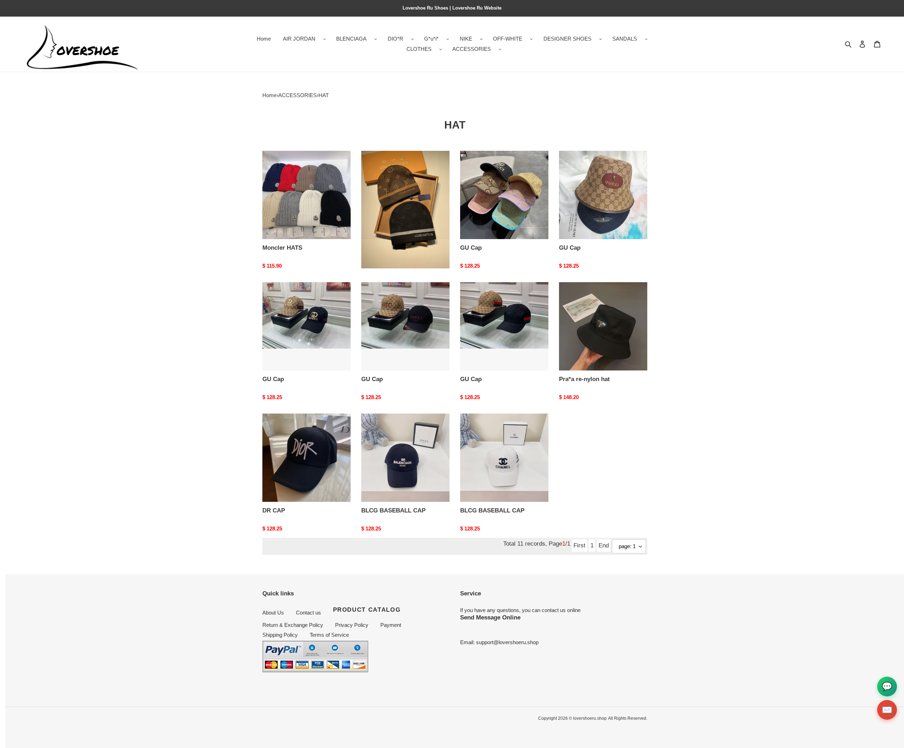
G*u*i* (431, 39)
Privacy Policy (351, 625)
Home (269, 95)
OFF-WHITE (507, 39)
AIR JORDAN (299, 39)
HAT (324, 95)
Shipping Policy (280, 635)
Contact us (308, 613)
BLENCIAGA (351, 39)
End (604, 545)
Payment (390, 625)
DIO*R (395, 39)
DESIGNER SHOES (567, 39)
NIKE (466, 39)
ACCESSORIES (471, 49)
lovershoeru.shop (590, 718)
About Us (273, 613)
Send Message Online (490, 617)
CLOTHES (419, 49)
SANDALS (624, 39)
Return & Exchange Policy (292, 625)
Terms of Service (329, 635)
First (579, 545)
